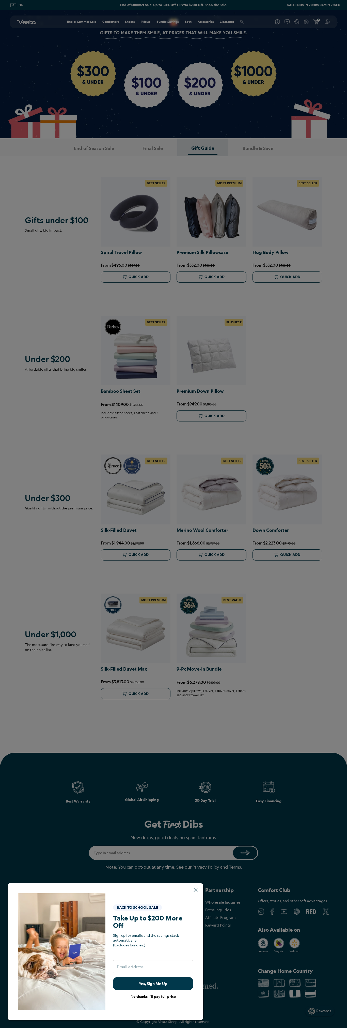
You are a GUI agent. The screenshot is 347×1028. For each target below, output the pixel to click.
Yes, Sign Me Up (153, 983)
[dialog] (173, 514)
